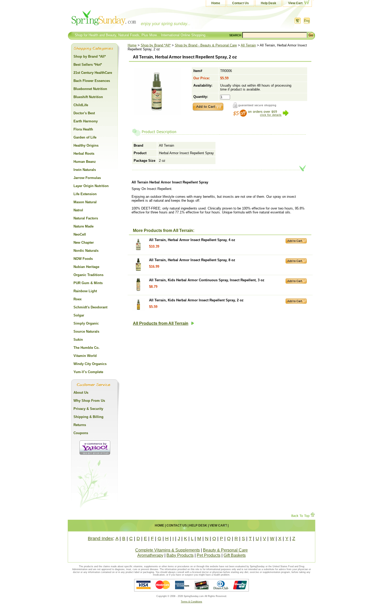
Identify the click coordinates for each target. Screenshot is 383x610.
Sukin (78, 340)
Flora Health (83, 129)
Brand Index (100, 538)
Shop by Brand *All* (156, 45)
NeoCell (79, 234)
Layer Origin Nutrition (91, 186)
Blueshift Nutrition (88, 97)
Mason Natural (85, 202)
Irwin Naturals (84, 170)
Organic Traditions (88, 275)
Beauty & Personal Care (225, 550)
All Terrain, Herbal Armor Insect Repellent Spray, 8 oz (192, 260)
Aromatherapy (150, 555)
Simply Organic (86, 323)
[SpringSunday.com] (120, 19)
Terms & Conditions (191, 601)
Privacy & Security (88, 409)
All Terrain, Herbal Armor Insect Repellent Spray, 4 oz (192, 240)
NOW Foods (83, 259)
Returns (79, 425)
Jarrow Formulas (87, 178)
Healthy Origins (85, 145)
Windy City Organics (90, 364)
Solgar (78, 315)
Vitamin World (85, 356)
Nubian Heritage (86, 267)
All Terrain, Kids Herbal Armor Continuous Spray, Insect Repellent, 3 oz (206, 280)
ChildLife (80, 105)
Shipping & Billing (88, 417)
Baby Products (180, 555)
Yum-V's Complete (88, 372)
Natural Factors (85, 218)
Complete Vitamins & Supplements (167, 550)
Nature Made (83, 226)
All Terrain (248, 45)
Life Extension (85, 194)
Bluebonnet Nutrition (90, 89)
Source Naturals (86, 331)
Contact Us (240, 3)
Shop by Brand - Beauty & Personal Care (206, 45)
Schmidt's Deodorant (90, 307)
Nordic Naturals (85, 251)
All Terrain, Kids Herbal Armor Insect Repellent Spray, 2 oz (196, 300)
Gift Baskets (235, 555)
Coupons (80, 433)
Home (215, 3)
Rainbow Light (85, 291)
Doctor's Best (84, 113)
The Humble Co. (86, 348)
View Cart (295, 3)
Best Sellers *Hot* (87, 65)
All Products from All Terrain (160, 323)
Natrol (78, 210)
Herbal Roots (83, 154)
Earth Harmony (85, 121)
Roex (77, 299)
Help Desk (268, 3)
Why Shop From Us (89, 401)
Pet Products (208, 555)
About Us (80, 392)
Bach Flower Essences (91, 81)
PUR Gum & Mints (88, 283)
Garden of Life (84, 137)
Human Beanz (84, 162)
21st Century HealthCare (92, 73)
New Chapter (83, 242)
